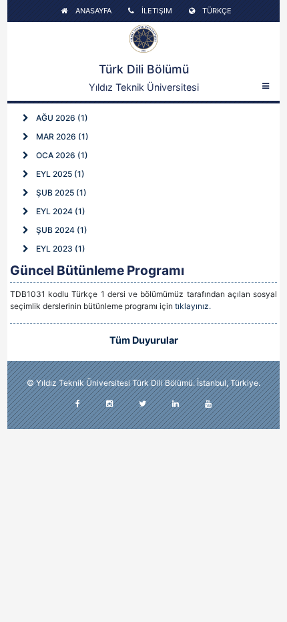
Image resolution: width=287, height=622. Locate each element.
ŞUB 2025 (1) (60, 193)
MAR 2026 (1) (61, 136)
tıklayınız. (193, 306)
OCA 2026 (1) (61, 155)
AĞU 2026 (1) (61, 118)
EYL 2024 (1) (59, 211)
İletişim (155, 10)
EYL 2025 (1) (59, 174)
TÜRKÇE (216, 10)
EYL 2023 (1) (59, 249)
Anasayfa (92, 10)
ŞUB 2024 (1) (60, 230)
